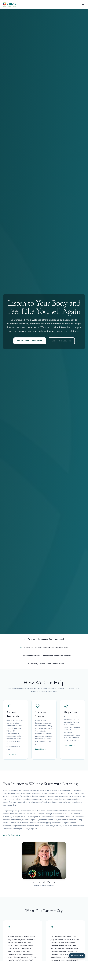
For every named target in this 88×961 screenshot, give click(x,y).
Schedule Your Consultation (29, 340)
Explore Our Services (61, 341)
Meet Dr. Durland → (11, 835)
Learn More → (12, 754)
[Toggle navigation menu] (82, 4)
